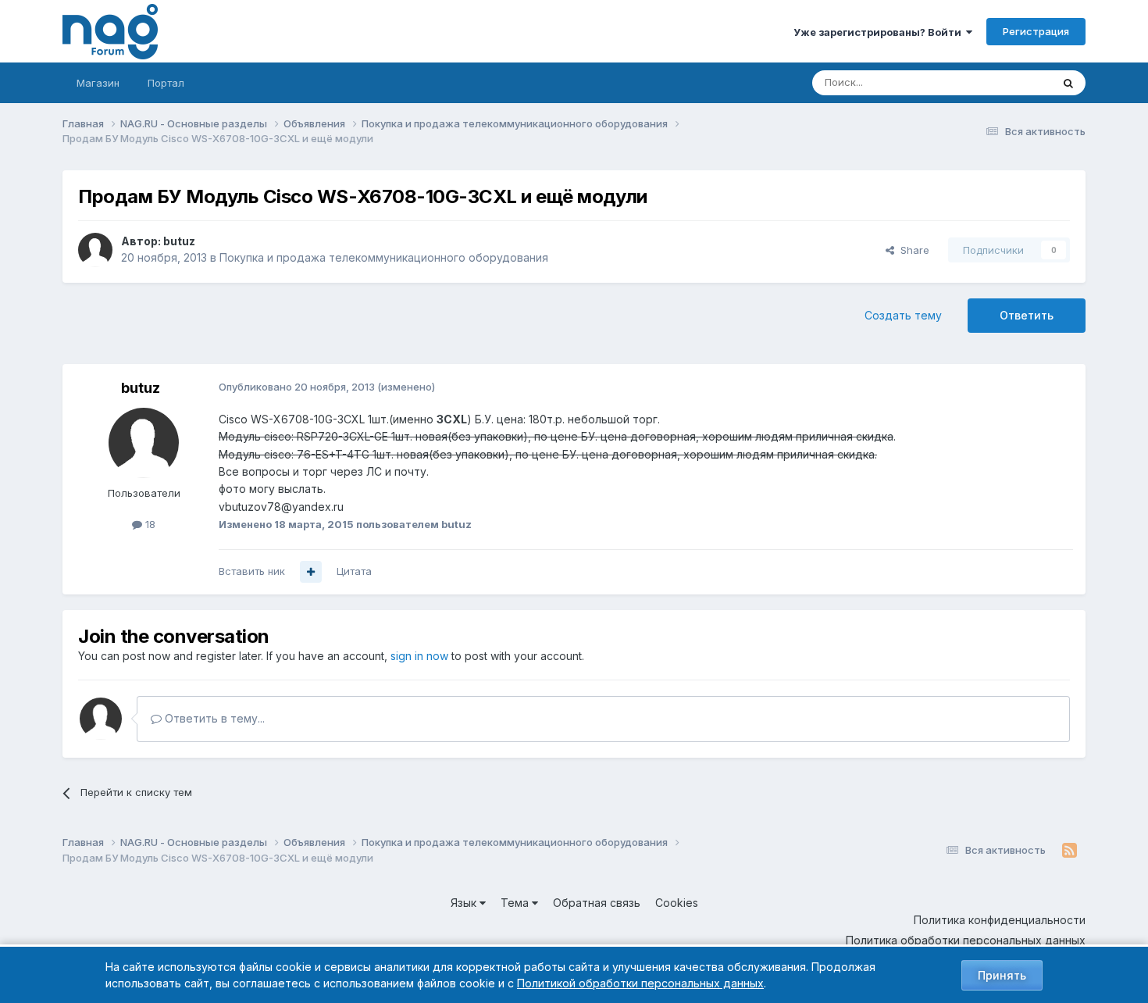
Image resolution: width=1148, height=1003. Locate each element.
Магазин (98, 83)
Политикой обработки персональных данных (640, 983)
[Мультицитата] (311, 572)
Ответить (1027, 315)
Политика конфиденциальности (1000, 919)
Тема (516, 902)
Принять (1002, 975)
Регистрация (1036, 31)
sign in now (419, 655)
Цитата (354, 571)
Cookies (676, 902)
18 (148, 524)
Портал (166, 83)
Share (911, 250)
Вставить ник (252, 571)
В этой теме (1002, 82)
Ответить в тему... (213, 718)
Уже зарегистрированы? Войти (879, 32)
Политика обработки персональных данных (966, 940)
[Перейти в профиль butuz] (95, 250)
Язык (465, 902)
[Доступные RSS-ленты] (1070, 851)
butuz (179, 241)
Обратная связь (596, 902)
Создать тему (903, 315)
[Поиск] (1068, 82)
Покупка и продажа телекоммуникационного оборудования (383, 257)
